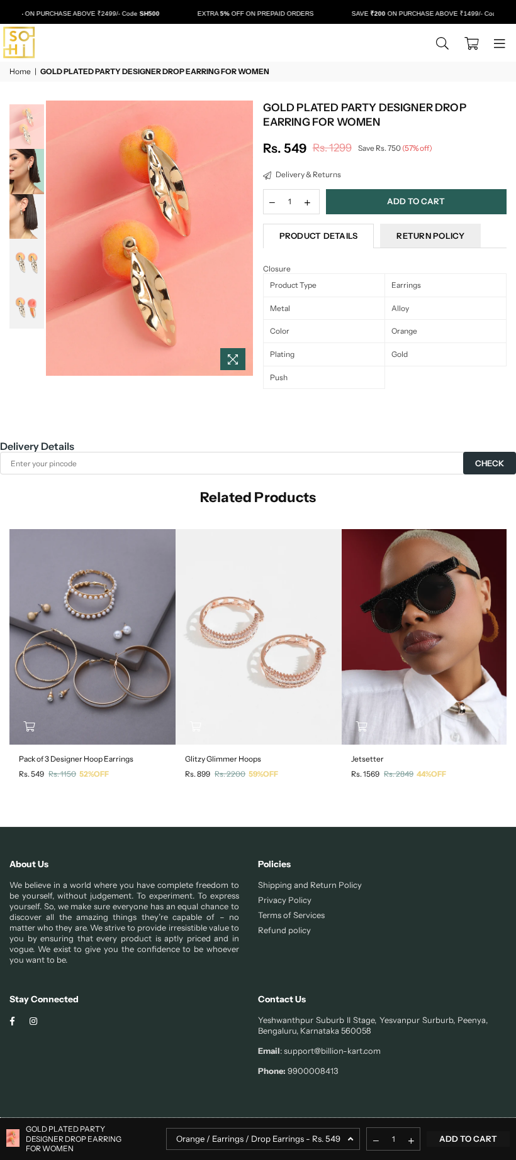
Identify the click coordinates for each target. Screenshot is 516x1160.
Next (243, 238)
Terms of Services (291, 915)
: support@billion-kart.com (330, 1051)
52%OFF (94, 774)
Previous (57, 238)
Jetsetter (367, 758)
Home (20, 71)
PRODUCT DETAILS (318, 236)
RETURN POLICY (430, 236)
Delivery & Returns (307, 174)
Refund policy (284, 930)
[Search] (442, 42)
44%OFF (431, 774)
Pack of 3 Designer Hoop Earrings (76, 758)
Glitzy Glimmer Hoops (223, 758)
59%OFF (263, 774)
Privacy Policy (284, 900)
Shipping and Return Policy (310, 885)
